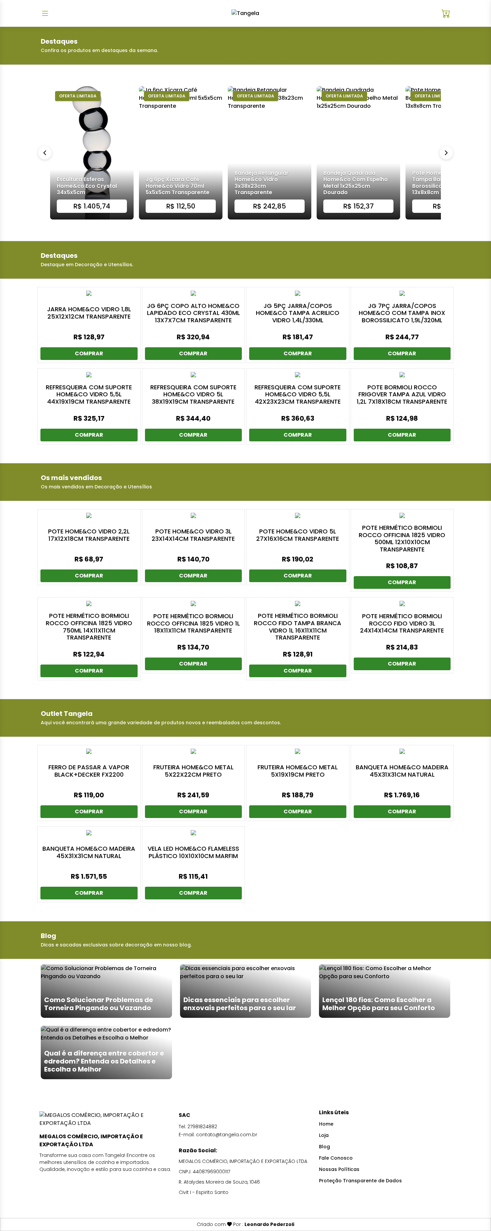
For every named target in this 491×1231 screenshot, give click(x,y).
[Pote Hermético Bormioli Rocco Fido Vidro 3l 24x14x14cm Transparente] (402, 603)
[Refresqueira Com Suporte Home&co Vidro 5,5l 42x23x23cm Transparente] (298, 375)
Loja (324, 1135)
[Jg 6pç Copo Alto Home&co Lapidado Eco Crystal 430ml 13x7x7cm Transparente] (193, 293)
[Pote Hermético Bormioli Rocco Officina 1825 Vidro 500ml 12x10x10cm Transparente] (402, 515)
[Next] (446, 152)
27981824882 (202, 1126)
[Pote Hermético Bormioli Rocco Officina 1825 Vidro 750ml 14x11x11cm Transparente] (89, 603)
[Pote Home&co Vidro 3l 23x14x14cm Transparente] (193, 515)
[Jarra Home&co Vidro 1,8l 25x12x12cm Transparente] (89, 293)
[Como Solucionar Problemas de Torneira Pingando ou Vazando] (106, 990)
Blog (324, 1146)
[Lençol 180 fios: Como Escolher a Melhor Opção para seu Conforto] (384, 990)
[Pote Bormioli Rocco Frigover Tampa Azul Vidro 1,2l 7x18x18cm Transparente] (402, 375)
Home (326, 1124)
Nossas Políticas (339, 1169)
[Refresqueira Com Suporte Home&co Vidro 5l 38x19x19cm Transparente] (193, 375)
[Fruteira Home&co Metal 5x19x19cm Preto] (298, 751)
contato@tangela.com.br (226, 1134)
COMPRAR (89, 353)
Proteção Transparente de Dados (360, 1180)
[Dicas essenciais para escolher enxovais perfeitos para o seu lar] (245, 990)
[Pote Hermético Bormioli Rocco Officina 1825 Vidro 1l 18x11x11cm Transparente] (193, 603)
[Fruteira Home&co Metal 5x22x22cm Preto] (193, 751)
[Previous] (44, 152)
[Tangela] (245, 13)
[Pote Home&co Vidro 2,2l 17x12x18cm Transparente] (89, 515)
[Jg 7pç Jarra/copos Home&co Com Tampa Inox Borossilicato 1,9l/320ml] (402, 293)
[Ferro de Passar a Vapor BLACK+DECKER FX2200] (89, 751)
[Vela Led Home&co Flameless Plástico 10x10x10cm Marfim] (193, 833)
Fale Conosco (336, 1158)
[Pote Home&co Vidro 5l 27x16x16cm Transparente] (298, 515)
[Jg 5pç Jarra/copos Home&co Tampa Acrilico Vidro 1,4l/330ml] (298, 293)
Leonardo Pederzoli (269, 1224)
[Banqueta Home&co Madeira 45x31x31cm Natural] (402, 751)
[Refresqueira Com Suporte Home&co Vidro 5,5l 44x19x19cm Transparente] (89, 375)
